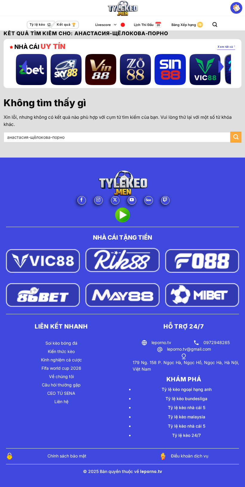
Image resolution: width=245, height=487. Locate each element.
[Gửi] (235, 137)
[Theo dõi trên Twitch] (165, 200)
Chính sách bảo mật (67, 455)
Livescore (103, 25)
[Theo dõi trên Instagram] (98, 200)
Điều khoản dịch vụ (189, 455)
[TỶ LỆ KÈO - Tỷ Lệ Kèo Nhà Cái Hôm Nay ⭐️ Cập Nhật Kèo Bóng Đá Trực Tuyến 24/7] (122, 8)
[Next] (221, 66)
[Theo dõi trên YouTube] (132, 200)
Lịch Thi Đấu (144, 25)
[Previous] (24, 66)
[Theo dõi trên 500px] (148, 200)
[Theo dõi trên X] (115, 200)
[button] (214, 24)
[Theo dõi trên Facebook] (81, 200)
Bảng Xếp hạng (184, 25)
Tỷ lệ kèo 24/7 (186, 435)
